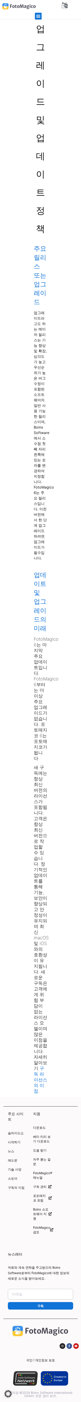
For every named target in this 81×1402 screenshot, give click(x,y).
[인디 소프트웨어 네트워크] (25, 1378)
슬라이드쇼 (16, 1133)
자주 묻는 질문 (42, 1161)
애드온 (12, 1160)
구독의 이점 (16, 1187)
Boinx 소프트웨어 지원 (40, 1213)
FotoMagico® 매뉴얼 (42, 1175)
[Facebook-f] (69, 1346)
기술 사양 (14, 1169)
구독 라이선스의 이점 (40, 1080)
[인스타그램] (62, 1346)
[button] (38, 16)
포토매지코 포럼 (39, 1198)
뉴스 (11, 1151)
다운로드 (39, 1127)
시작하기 (14, 1142)
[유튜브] (76, 1346)
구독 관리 (40, 1187)
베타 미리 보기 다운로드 (42, 1139)
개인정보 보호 (45, 1360)
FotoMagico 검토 (41, 1230)
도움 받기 (40, 1150)
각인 (29, 1360)
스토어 (12, 1178)
